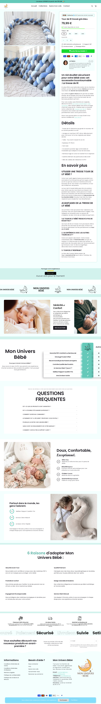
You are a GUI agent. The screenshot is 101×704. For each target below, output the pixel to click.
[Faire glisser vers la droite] (92, 61)
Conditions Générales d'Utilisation (10, 669)
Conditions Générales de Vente (11, 665)
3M (70, 34)
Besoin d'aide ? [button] (36, 660)
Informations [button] (11, 660)
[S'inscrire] (96, 641)
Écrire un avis (50, 273)
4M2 (82, 34)
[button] (92, 6)
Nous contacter (33, 664)
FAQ (29, 666)
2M (64, 34)
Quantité (64, 37)
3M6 (76, 34)
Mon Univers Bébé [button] (63, 660)
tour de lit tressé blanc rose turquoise (76, 104)
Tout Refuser (74, 700)
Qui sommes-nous (34, 671)
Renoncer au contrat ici (35, 674)
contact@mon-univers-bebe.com (60, 673)
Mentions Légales (9, 672)
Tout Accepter (63, 700)
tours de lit (77, 117)
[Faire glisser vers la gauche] (90, 61)
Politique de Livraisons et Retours (11, 678)
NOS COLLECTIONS (60, 327)
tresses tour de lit (80, 109)
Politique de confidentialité (12, 675)
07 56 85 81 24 (66, 676)
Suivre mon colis (33, 669)
